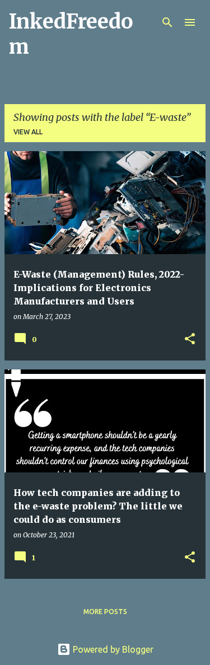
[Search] (167, 22)
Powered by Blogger (112, 649)
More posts (105, 611)
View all (28, 131)
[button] (190, 339)
